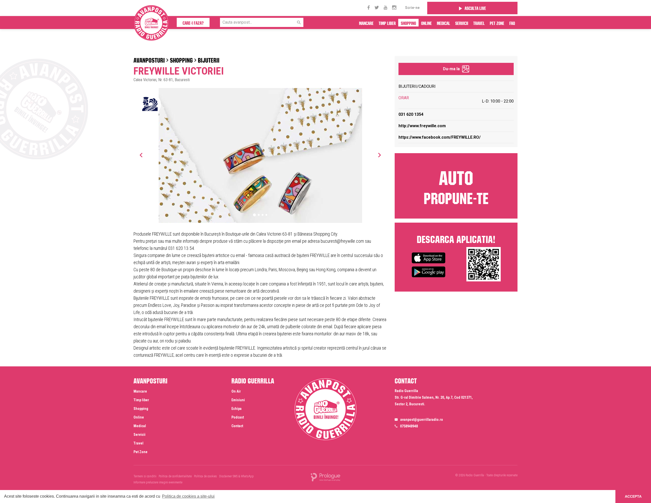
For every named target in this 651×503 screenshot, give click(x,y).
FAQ (512, 22)
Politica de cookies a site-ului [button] (188, 496)
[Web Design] (325, 477)
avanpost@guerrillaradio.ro (421, 420)
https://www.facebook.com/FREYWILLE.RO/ (439, 137)
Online (426, 22)
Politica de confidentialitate (175, 476)
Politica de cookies (205, 476)
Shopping (408, 22)
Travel (479, 22)
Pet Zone (497, 22)
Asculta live (475, 7)
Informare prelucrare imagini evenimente (158, 482)
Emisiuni (238, 400)
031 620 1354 (410, 114)
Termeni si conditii (145, 476)
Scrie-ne (412, 8)
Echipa (236, 409)
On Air (236, 391)
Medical (443, 22)
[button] (379, 155)
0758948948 (409, 426)
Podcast (237, 417)
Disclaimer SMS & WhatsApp (236, 476)
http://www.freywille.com (422, 125)
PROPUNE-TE (456, 185)
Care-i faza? (193, 22)
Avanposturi (149, 59)
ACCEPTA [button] (633, 496)
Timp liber (387, 22)
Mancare (366, 22)
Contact (237, 426)
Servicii (461, 22)
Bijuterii (208, 59)
